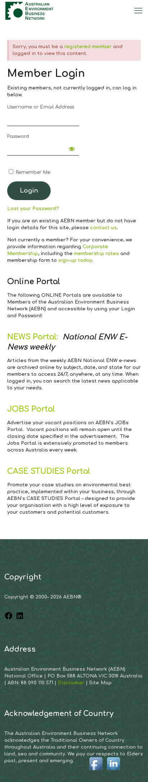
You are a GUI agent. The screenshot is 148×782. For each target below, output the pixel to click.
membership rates (96, 253)
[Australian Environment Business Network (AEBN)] (30, 11)
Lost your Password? (33, 208)
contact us (103, 227)
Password (18, 136)
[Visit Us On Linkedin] (113, 770)
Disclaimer (72, 682)
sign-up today (75, 260)
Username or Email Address (40, 107)
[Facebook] (8, 618)
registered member (88, 46)
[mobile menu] (138, 11)
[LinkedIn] (19, 618)
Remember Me (32, 172)
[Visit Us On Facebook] (96, 770)
